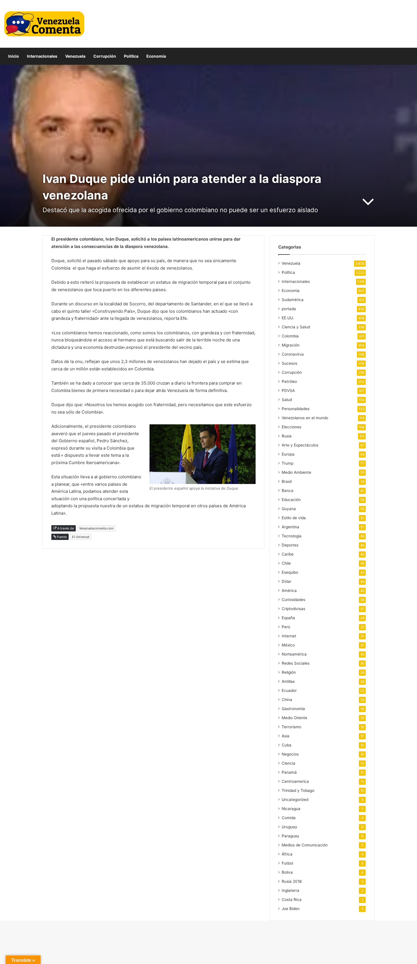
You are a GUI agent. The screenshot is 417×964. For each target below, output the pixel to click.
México (288, 645)
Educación (291, 499)
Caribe (288, 554)
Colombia (290, 336)
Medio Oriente (294, 717)
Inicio (13, 56)
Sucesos (289, 363)
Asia (285, 736)
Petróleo (289, 381)
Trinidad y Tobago (298, 790)
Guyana (289, 508)
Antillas (288, 681)
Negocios (290, 754)
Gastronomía (293, 708)
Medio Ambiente (296, 472)
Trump (287, 463)
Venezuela (75, 56)
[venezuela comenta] (44, 23)
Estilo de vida (294, 518)
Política (131, 56)
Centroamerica (295, 781)
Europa (288, 454)
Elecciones (291, 427)
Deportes (290, 545)
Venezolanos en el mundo (305, 418)
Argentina (290, 527)
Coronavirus (293, 354)
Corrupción (104, 56)
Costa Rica (292, 899)
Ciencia (288, 763)
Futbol (287, 863)
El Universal (80, 537)
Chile (286, 563)
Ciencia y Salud (296, 327)
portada (289, 308)
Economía (156, 56)
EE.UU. (288, 318)
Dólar (286, 581)
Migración (291, 345)
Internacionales (42, 56)
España (288, 617)
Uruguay (289, 827)
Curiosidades (293, 599)
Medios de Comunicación (305, 845)
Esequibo (290, 572)
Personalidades (295, 408)
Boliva (287, 872)
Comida (289, 817)
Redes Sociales (295, 663)
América (289, 590)
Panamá (289, 772)
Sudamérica (293, 299)
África (287, 854)
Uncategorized (295, 799)
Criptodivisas (293, 608)
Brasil (287, 481)
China (287, 699)
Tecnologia (292, 536)
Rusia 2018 (292, 881)
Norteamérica (294, 654)
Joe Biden (291, 908)
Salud (287, 399)
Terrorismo (291, 727)
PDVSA (288, 390)
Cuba (286, 745)
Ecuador (289, 690)
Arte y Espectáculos (300, 445)
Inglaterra (290, 890)
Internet (289, 636)
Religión (289, 672)
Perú (286, 627)
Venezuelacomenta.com (96, 528)
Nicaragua (291, 808)
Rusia (287, 436)
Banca (287, 490)
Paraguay (290, 836)
